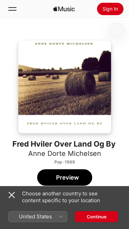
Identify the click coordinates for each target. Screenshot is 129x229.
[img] (64, 9)
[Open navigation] (12, 8)
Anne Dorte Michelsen (64, 153)
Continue (97, 216)
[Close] (12, 195)
